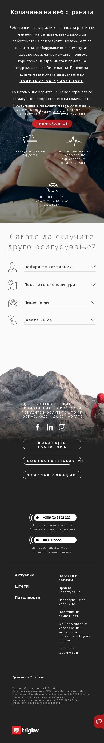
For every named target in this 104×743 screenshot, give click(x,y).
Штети (22, 586)
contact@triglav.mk (54, 461)
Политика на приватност (69, 614)
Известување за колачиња (72, 602)
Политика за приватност (51, 80)
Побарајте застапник (52, 444)
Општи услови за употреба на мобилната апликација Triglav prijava (74, 632)
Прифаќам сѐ (52, 123)
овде (59, 111)
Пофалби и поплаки (68, 578)
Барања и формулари (68, 650)
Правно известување (70, 590)
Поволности (27, 597)
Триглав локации (52, 475)
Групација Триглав (28, 677)
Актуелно (24, 574)
